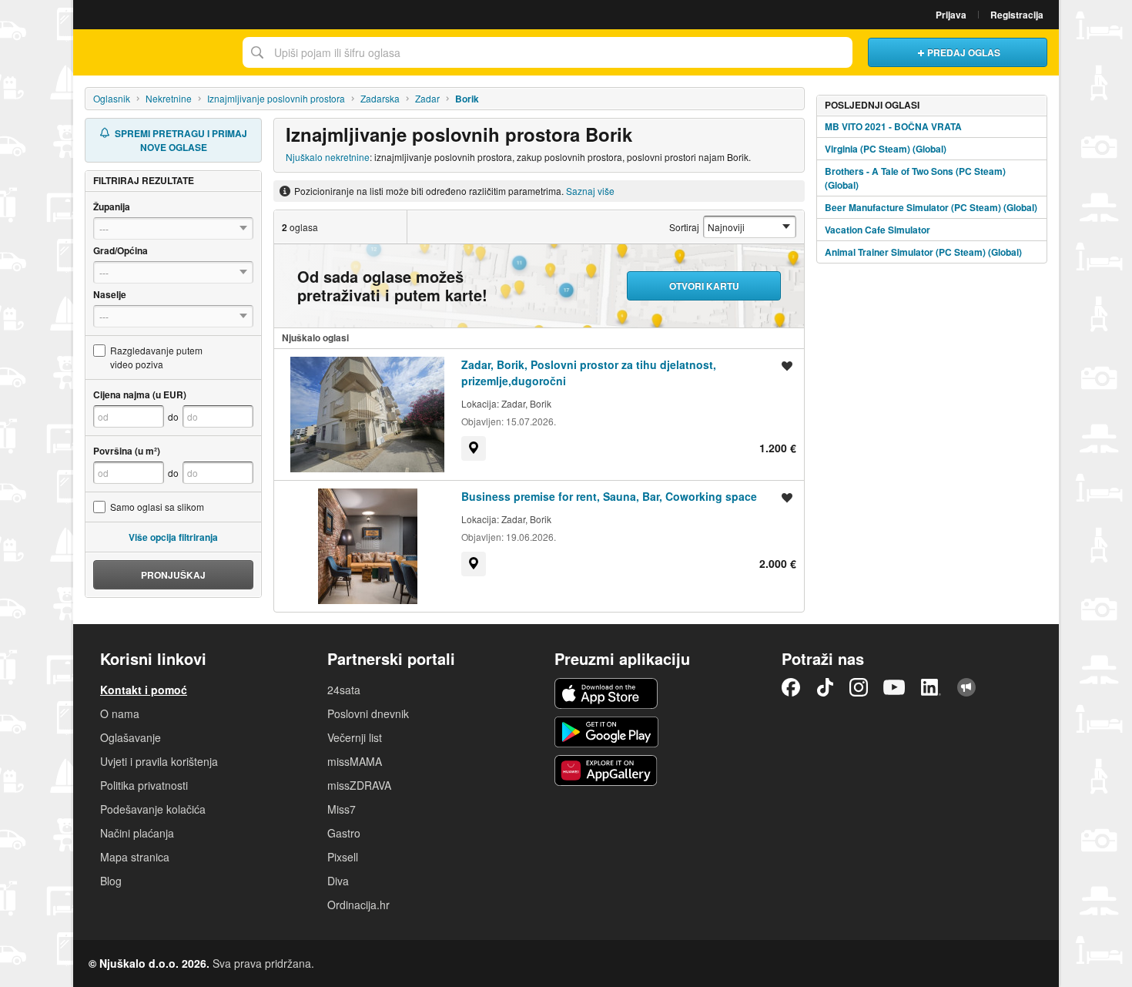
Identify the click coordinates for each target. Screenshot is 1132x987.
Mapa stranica (134, 856)
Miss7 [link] (341, 809)
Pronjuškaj (173, 575)
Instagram (858, 687)
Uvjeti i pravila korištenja (159, 761)
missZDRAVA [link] (359, 785)
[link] (473, 448)
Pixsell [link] (342, 856)
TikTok (825, 687)
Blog (111, 880)
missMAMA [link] (354, 761)
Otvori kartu (704, 286)
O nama (119, 713)
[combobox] (547, 52)
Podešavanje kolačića (153, 809)
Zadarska (380, 98)
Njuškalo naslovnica (154, 52)
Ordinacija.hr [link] (358, 904)
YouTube (894, 687)
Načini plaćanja (137, 833)
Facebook (791, 687)
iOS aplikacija (606, 693)
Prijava (951, 15)
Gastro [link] (343, 833)
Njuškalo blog (966, 687)
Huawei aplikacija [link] (606, 770)
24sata (343, 689)
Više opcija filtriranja (173, 537)
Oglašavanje (130, 737)
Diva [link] (338, 880)
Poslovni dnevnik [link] (368, 713)
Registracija (1016, 15)
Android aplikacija (606, 732)
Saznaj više (590, 190)
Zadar (427, 98)
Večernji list (354, 737)
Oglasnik (111, 98)
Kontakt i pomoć (143, 689)
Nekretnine (169, 98)
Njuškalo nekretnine (328, 156)
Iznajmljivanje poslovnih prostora (276, 98)
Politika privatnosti (144, 785)
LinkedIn (931, 687)
